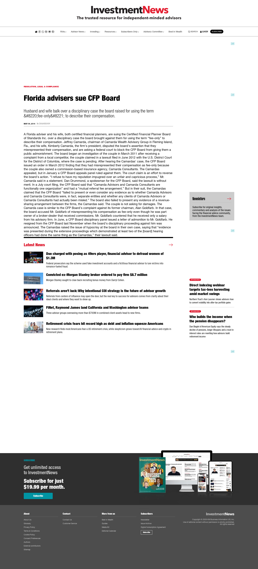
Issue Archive (146, 523)
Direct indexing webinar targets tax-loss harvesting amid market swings (209, 289)
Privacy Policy (29, 527)
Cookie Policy (29, 535)
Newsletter (145, 520)
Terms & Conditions (32, 531)
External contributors (32, 546)
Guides (105, 523)
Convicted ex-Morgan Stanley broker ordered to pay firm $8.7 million (96, 275)
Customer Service (70, 523)
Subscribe (38, 495)
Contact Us (67, 520)
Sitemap (27, 549)
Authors (27, 542)
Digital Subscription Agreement (153, 527)
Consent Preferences (32, 538)
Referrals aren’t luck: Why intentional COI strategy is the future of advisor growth (106, 291)
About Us (27, 520)
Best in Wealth (175, 31)
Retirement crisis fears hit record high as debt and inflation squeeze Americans (104, 324)
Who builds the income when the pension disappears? (210, 319)
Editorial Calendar (109, 531)
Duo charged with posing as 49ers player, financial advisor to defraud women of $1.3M (105, 256)
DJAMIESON (44, 124)
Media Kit (105, 527)
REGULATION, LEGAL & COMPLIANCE (41, 86)
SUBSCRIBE (217, 31)
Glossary (27, 523)
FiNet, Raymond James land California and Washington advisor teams (97, 307)
